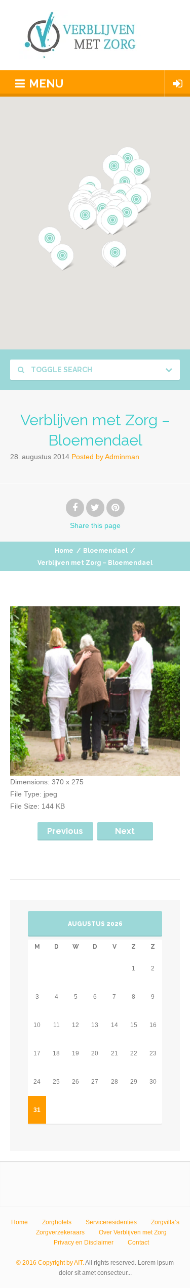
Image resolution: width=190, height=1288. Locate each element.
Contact (138, 1242)
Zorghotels (56, 1222)
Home (64, 550)
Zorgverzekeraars (60, 1232)
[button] (62, 257)
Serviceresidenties (111, 1222)
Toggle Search (60, 370)
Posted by (105, 457)
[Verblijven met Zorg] (95, 35)
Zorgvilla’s (165, 1222)
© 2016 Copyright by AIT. (50, 1262)
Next (125, 831)
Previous (65, 831)
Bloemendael (105, 550)
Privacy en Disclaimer (83, 1242)
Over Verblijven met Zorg (133, 1232)
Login (177, 83)
